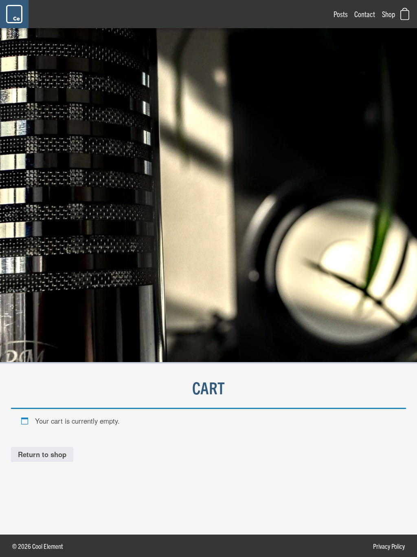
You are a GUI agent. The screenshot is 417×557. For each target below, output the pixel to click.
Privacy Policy (389, 546)
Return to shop (42, 454)
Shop (388, 14)
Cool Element (16, 14)
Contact (364, 14)
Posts (341, 14)
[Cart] (405, 14)
